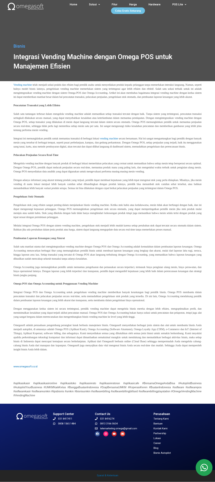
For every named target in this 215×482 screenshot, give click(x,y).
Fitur (114, 4)
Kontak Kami (160, 428)
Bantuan (158, 423)
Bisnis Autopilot (162, 452)
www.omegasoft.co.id (25, 366)
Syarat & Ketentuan (107, 475)
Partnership (160, 433)
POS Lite (177, 4)
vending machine (109, 138)
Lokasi (157, 438)
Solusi (93, 4)
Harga (133, 4)
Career (157, 443)
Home (73, 4)
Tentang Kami (161, 418)
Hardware (154, 4)
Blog (156, 448)
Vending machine (22, 84)
